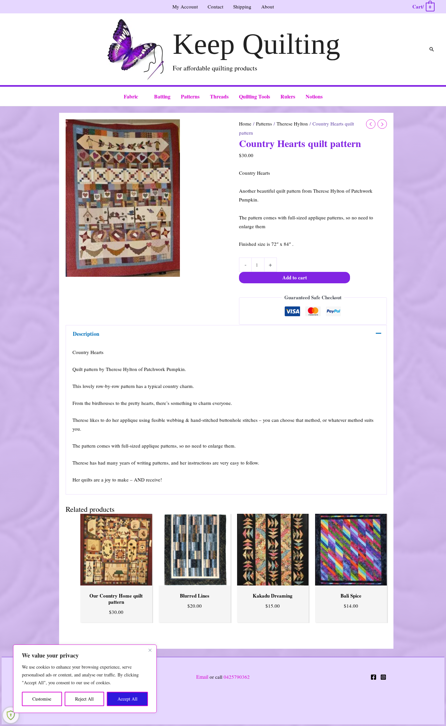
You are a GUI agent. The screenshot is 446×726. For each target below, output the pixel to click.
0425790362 (237, 677)
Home (245, 123)
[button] (432, 49)
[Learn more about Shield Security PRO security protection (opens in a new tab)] (11, 715)
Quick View (116, 580)
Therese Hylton (292, 123)
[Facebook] (373, 677)
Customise (41, 699)
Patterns (264, 123)
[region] (85, 679)
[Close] (150, 650)
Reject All (84, 699)
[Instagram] (383, 677)
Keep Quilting (256, 44)
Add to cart (294, 277)
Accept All (127, 699)
